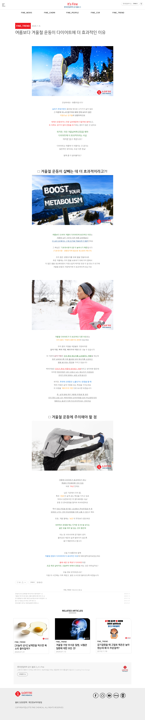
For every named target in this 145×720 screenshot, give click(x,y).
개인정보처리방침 (35, 702)
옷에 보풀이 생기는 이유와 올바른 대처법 (26, 603)
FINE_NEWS (26, 13)
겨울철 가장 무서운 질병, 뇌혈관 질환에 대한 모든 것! (29, 596)
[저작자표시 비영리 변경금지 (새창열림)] (39, 582)
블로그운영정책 (21, 702)
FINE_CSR (95, 13)
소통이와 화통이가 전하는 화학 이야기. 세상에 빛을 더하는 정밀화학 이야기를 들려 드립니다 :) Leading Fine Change (53, 670)
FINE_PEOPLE (72, 13)
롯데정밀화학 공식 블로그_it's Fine (30, 667)
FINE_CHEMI (49, 13)
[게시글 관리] (25, 582)
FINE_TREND (118, 13)
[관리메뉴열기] (141, 3)
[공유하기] (22, 582)
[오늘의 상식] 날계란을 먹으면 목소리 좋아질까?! (28, 593)
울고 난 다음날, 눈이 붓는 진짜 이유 (24, 600)
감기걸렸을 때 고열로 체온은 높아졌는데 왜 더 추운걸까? (30, 598)
